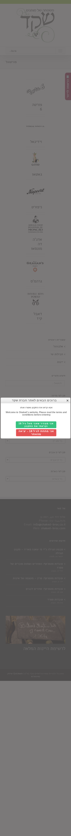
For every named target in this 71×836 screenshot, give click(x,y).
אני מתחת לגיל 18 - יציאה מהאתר (36, 433)
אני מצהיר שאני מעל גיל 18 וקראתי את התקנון (36, 424)
